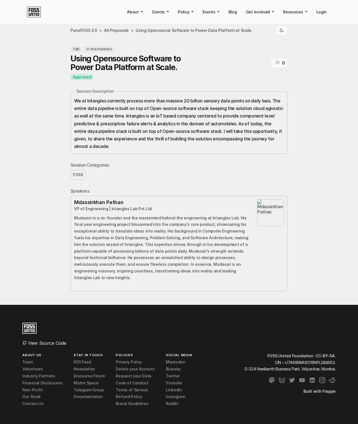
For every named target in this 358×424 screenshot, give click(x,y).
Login (321, 11)
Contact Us (33, 403)
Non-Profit (32, 390)
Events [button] (209, 11)
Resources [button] (293, 11)
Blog (233, 11)
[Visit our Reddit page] (332, 380)
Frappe (329, 391)
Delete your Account (135, 369)
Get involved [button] (258, 11)
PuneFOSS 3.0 (83, 30)
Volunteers (32, 369)
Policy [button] (184, 11)
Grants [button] (159, 11)
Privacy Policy (129, 362)
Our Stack (31, 396)
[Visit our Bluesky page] (282, 380)
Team (27, 362)
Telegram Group (89, 390)
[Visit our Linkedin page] (312, 380)
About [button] (133, 11)
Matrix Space (86, 383)
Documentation (88, 396)
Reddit (172, 403)
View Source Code (46, 343)
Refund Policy (129, 396)
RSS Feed (82, 362)
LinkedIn (174, 390)
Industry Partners (38, 376)
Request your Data (133, 376)
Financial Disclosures (42, 383)
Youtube (174, 383)
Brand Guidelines (132, 403)
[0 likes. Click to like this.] (277, 62)
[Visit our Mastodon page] (271, 380)
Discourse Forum (89, 376)
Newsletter (84, 369)
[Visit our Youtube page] (302, 380)
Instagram (175, 396)
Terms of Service (132, 390)
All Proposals (116, 30)
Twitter (173, 376)
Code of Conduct (132, 383)
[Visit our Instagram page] (322, 380)
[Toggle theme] (282, 30)
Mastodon (175, 362)
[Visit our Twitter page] (292, 380)
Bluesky (173, 369)
